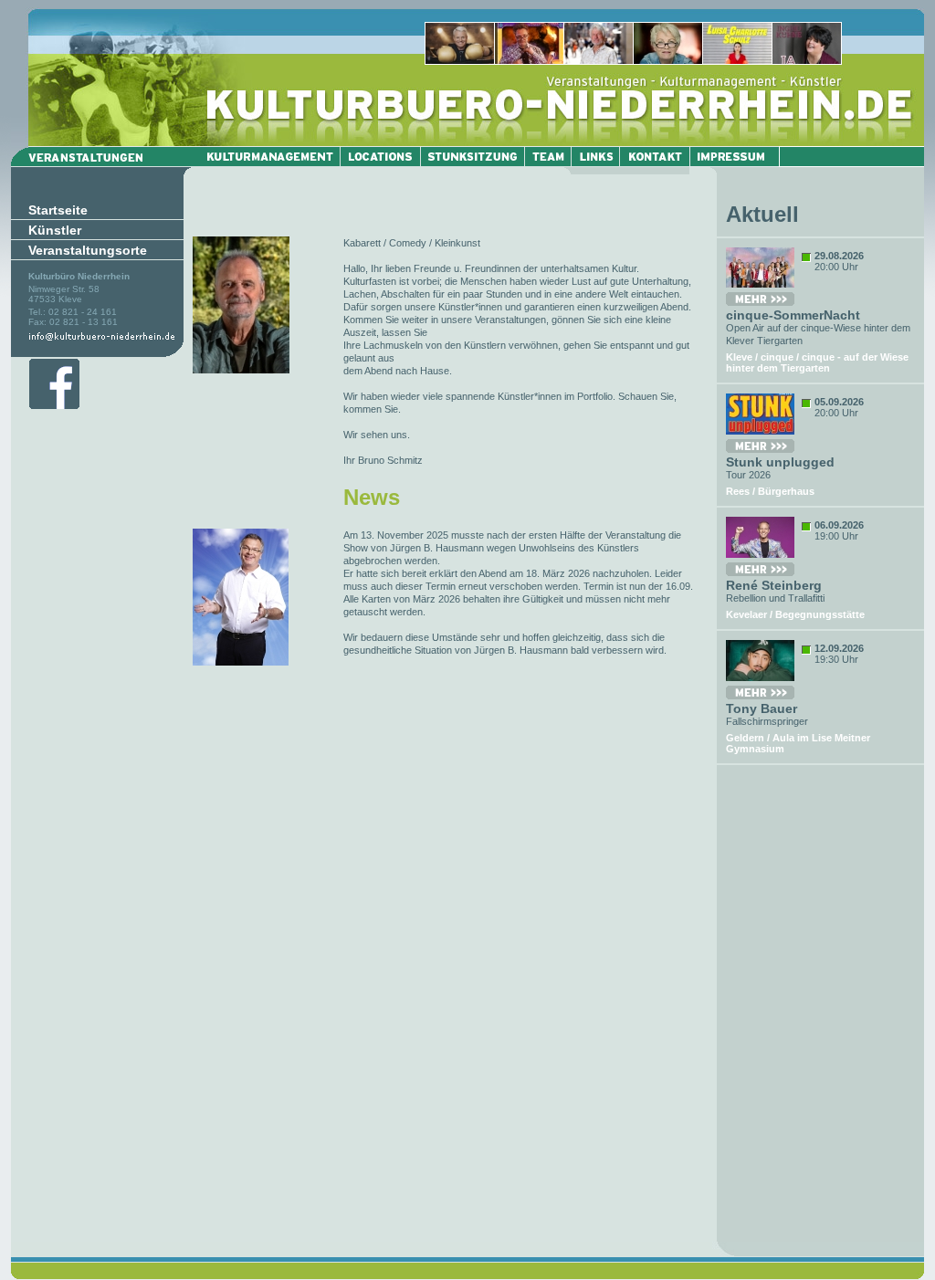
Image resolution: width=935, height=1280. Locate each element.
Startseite (58, 210)
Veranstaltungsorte (87, 250)
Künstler (54, 230)
